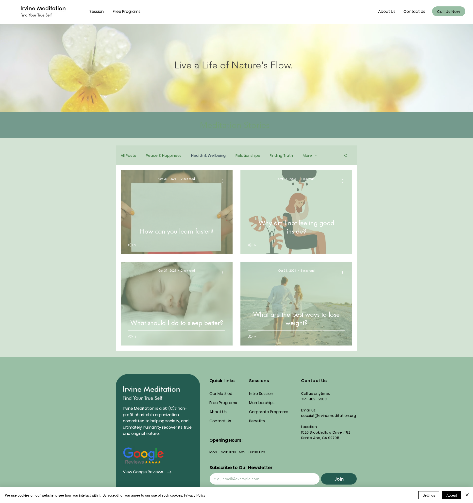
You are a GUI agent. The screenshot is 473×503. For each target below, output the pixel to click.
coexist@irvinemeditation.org (328, 415)
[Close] (467, 495)
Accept (451, 495)
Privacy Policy (194, 495)
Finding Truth (281, 155)
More (307, 155)
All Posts (128, 155)
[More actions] (224, 181)
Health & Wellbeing (208, 155)
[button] (96, 11)
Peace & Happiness (163, 155)
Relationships (248, 155)
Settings (428, 495)
